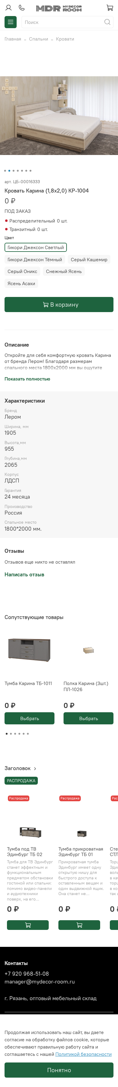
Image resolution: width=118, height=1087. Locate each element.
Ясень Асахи (21, 283)
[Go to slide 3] (14, 171)
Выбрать (29, 718)
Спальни (38, 39)
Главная (13, 39)
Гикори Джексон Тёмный (35, 259)
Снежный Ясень (64, 271)
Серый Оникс (22, 271)
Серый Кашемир (89, 259)
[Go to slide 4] (18, 171)
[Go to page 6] (28, 734)
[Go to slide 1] (5, 171)
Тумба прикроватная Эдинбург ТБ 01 (80, 851)
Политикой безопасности (83, 1054)
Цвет (9, 237)
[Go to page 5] (24, 734)
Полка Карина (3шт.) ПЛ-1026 (86, 686)
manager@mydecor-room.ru (40, 981)
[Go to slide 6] (26, 171)
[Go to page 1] (7, 734)
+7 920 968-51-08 (27, 973)
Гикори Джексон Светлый (36, 247)
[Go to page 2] (11, 734)
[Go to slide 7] (30, 171)
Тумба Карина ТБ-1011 (28, 683)
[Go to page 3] (15, 734)
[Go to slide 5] (22, 171)
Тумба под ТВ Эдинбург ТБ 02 (24, 851)
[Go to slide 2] (9, 171)
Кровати (65, 39)
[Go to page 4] (19, 734)
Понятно (59, 1070)
